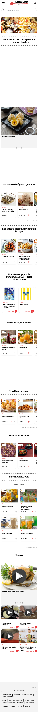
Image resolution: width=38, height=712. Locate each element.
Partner (27, 700)
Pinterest (12, 706)
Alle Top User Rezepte (28, 427)
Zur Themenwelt (30, 547)
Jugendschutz (30, 702)
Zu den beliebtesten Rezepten (26, 221)
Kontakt (4, 700)
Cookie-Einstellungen (8, 696)
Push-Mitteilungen (27, 694)
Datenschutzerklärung (8, 702)
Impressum (20, 702)
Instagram (27, 706)
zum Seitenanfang (19, 690)
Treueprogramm (6, 694)
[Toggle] (34, 3)
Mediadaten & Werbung (15, 700)
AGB (32, 700)
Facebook (5, 706)
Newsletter (17, 694)
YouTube (19, 706)
